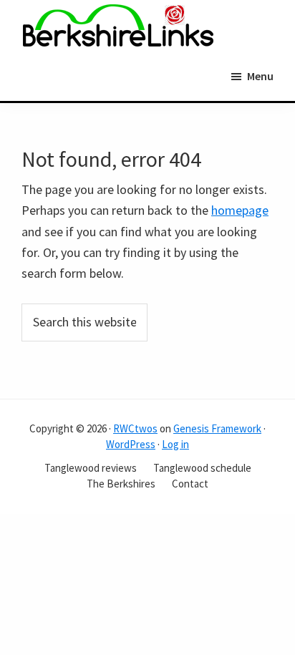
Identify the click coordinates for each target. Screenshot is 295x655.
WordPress (130, 444)
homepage (240, 210)
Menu (260, 76)
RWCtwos (135, 428)
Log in (175, 444)
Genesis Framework (217, 428)
